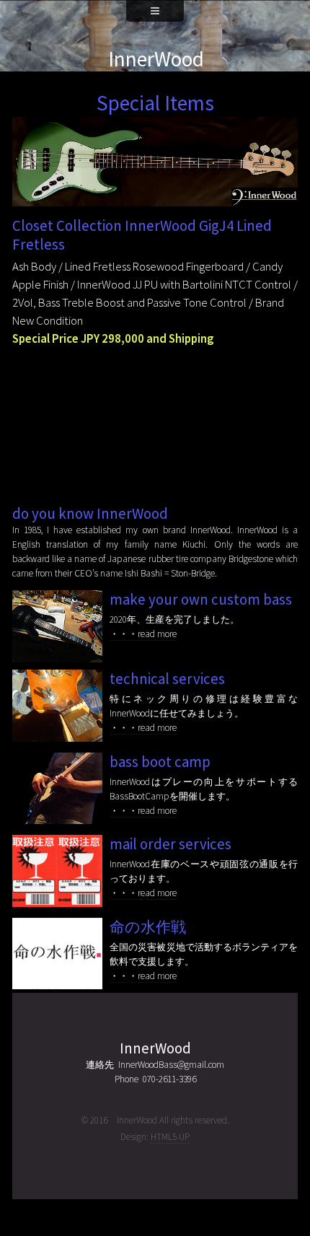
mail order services (170, 844)
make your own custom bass (201, 599)
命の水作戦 (148, 927)
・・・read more (143, 634)
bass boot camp (160, 762)
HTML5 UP (170, 1137)
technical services (167, 679)
